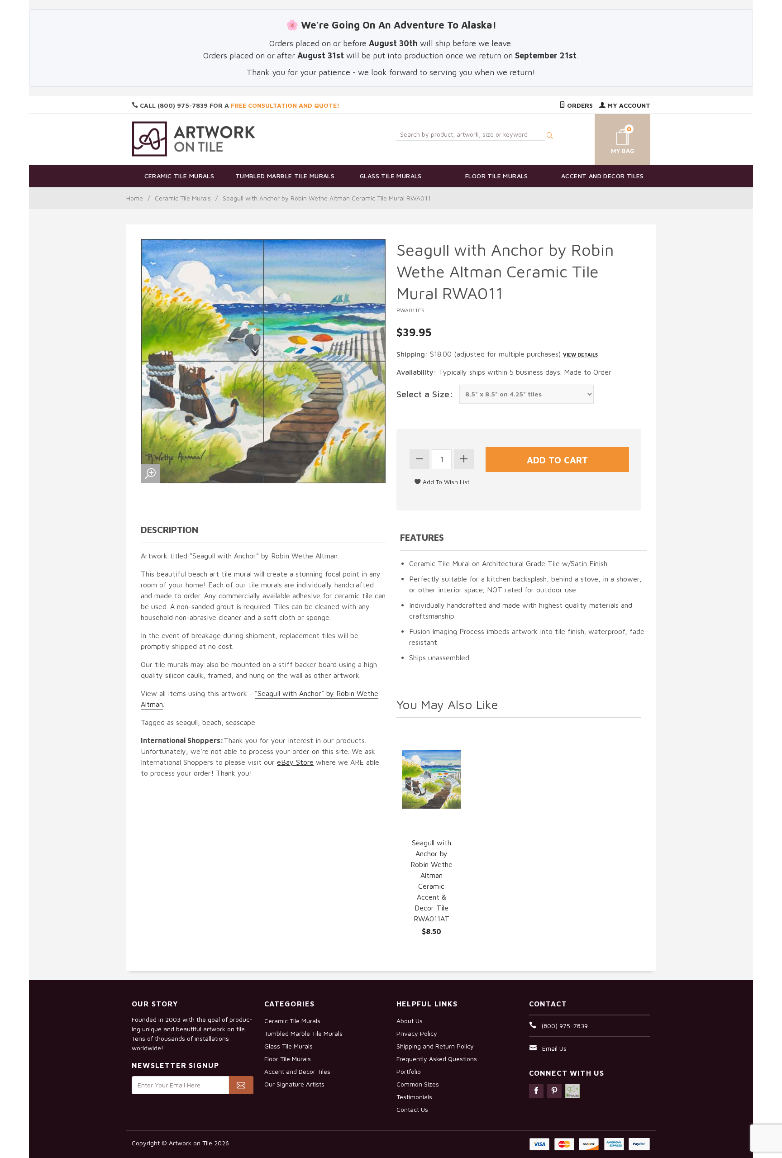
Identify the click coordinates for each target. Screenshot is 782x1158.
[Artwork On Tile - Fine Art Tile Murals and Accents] (194, 139)
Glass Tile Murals (391, 176)
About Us (409, 1021)
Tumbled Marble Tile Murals (284, 176)
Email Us (554, 1048)
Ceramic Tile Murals (179, 176)
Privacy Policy (416, 1033)
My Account (628, 105)
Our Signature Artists (294, 1084)
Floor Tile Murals (496, 176)
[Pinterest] (554, 1091)
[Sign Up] (241, 1085)
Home (134, 198)
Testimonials (414, 1097)
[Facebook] (536, 1091)
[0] (612, 138)
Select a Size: (424, 394)
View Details (580, 354)
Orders (579, 105)
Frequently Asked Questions (436, 1059)
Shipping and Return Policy (435, 1046)
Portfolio (408, 1071)
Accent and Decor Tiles (602, 176)
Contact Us (412, 1109)
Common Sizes (417, 1084)
